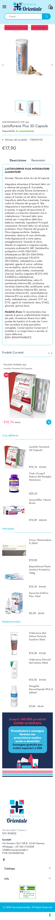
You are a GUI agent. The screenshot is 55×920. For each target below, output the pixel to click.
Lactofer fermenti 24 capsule (18, 368)
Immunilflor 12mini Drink (40, 501)
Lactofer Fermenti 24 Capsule (39, 448)
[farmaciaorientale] (27, 6)
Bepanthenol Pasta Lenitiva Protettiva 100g (39, 569)
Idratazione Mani (11, 622)
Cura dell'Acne (10, 435)
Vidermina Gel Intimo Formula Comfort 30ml (37, 636)
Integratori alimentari (16, 27)
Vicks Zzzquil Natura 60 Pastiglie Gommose (40, 476)
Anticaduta (8, 528)
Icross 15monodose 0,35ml (40, 541)
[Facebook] (3, 860)
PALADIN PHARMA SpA (15, 364)
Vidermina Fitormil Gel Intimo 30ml (40, 661)
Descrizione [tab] (18, 160)
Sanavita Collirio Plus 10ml (38, 594)
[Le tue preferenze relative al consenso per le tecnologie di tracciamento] (50, 915)
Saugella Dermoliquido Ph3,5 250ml (41, 689)
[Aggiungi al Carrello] (48, 422)
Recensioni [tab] (38, 160)
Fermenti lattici (39, 27)
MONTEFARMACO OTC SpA (15, 122)
